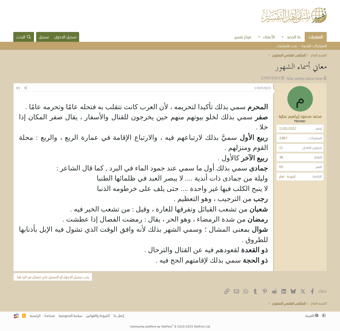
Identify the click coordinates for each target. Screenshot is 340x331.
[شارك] (25, 88)
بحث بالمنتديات (286, 46)
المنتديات (316, 36)
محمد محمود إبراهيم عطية (304, 78)
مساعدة (49, 315)
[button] (282, 37)
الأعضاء (269, 36)
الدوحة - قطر (287, 176)
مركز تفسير (243, 36)
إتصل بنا (119, 315)
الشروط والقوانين (98, 315)
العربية (310, 315)
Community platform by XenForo (170, 326)
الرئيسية (35, 315)
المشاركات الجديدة (314, 46)
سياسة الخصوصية (70, 315)
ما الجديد (294, 36)
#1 (18, 88)
